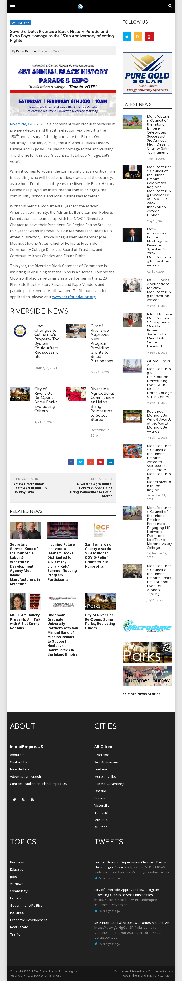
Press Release (26, 51)
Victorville (101, 805)
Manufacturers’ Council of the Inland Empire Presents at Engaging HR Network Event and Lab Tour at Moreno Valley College (159, 528)
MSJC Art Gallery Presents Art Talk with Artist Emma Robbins (25, 621)
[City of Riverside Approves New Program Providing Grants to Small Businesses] (76, 331)
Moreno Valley (105, 776)
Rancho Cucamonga (109, 783)
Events (15, 898)
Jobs (13, 876)
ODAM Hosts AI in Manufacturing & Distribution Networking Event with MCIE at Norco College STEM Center (159, 379)
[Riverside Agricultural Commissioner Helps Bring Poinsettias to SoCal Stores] (76, 394)
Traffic (15, 934)
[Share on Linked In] (110, 462)
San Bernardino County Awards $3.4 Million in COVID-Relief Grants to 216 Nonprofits (98, 555)
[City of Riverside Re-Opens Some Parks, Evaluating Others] (20, 394)
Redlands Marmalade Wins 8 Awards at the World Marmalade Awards (159, 421)
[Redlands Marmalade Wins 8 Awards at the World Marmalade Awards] (132, 416)
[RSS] (138, 36)
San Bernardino (106, 762)
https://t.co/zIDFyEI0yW (146, 867)
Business (17, 862)
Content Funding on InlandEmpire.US (38, 783)
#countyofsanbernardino (151, 872)
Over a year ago (109, 878)
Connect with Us (159, 971)
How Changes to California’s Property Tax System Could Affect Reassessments (46, 341)
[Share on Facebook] (71, 462)
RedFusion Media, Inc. (49, 971)
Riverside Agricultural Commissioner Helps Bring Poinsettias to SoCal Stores (91, 490)
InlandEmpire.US (26, 746)
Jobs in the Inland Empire (139, 975)
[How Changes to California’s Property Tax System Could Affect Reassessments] (20, 331)
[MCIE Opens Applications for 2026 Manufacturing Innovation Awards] (132, 285)
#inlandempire (105, 872)
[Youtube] (149, 36)
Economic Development (28, 920)
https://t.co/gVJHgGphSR (114, 927)
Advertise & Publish (25, 776)
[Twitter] (127, 36)
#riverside (119, 904)
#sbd (157, 932)
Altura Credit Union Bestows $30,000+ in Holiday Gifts (30, 488)
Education (17, 869)
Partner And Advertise (129, 971)
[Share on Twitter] (80, 462)
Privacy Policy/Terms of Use (42, 975)
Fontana (100, 769)
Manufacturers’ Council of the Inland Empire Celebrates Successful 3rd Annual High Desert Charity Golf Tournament (159, 134)
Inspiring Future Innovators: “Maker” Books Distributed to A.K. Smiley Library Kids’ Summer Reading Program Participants (62, 562)
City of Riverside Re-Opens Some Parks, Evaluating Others (46, 400)
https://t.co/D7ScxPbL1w (114, 899)
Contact (165, 975)
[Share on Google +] (90, 462)
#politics (124, 872)
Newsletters (20, 769)
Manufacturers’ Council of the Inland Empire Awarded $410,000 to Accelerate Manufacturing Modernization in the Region (159, 468)
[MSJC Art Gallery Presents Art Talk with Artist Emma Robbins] (25, 601)
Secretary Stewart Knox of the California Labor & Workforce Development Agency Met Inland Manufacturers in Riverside (25, 564)
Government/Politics (26, 905)
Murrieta (101, 820)
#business (102, 904)
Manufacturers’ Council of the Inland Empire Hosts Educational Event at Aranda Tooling (159, 580)
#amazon (118, 932)
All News (17, 883)
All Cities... (102, 827)
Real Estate (19, 927)
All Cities (103, 746)
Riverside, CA (21, 123)
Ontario (100, 791)
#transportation (106, 937)
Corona (99, 798)
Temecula (102, 812)
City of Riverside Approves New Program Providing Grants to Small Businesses (102, 343)
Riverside (101, 754)
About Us (17, 754)
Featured (17, 912)
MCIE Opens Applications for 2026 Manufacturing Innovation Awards (159, 290)
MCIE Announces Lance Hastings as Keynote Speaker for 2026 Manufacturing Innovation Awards (159, 247)
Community (19, 22)
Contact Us (18, 762)
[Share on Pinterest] (100, 462)
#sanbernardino (139, 932)
